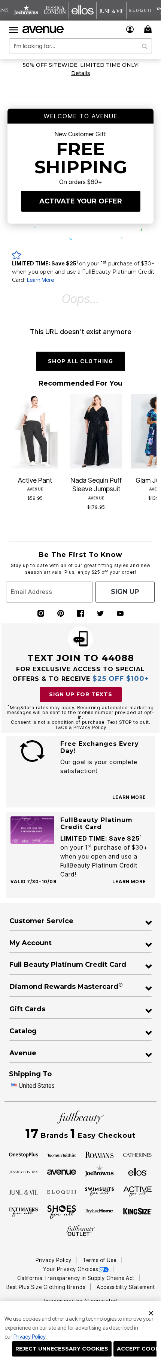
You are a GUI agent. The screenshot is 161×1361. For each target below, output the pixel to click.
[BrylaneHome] (99, 1212)
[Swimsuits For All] (99, 1191)
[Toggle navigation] (13, 29)
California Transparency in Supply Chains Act (76, 1278)
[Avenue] (61, 1171)
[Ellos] (137, 1171)
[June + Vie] (23, 1191)
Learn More (40, 280)
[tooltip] (26, 10)
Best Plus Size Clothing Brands (46, 1287)
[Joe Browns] (99, 1171)
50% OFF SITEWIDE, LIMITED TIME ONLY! (81, 65)
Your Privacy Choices (70, 1269)
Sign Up (125, 592)
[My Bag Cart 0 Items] (149, 29)
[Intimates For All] (23, 1211)
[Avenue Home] (43, 29)
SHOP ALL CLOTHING (80, 361)
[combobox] (80, 45)
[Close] (151, 1312)
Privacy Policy (29, 1336)
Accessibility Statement (126, 1287)
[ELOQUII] (61, 1191)
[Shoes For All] (61, 1211)
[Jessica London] (23, 1171)
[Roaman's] (99, 1154)
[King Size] (137, 1211)
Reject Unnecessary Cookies (61, 1348)
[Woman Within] (61, 1154)
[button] (130, 29)
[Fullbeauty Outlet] (80, 1230)
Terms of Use (100, 1260)
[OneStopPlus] (23, 1154)
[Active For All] (137, 1191)
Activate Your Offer (80, 201)
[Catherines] (137, 1154)
